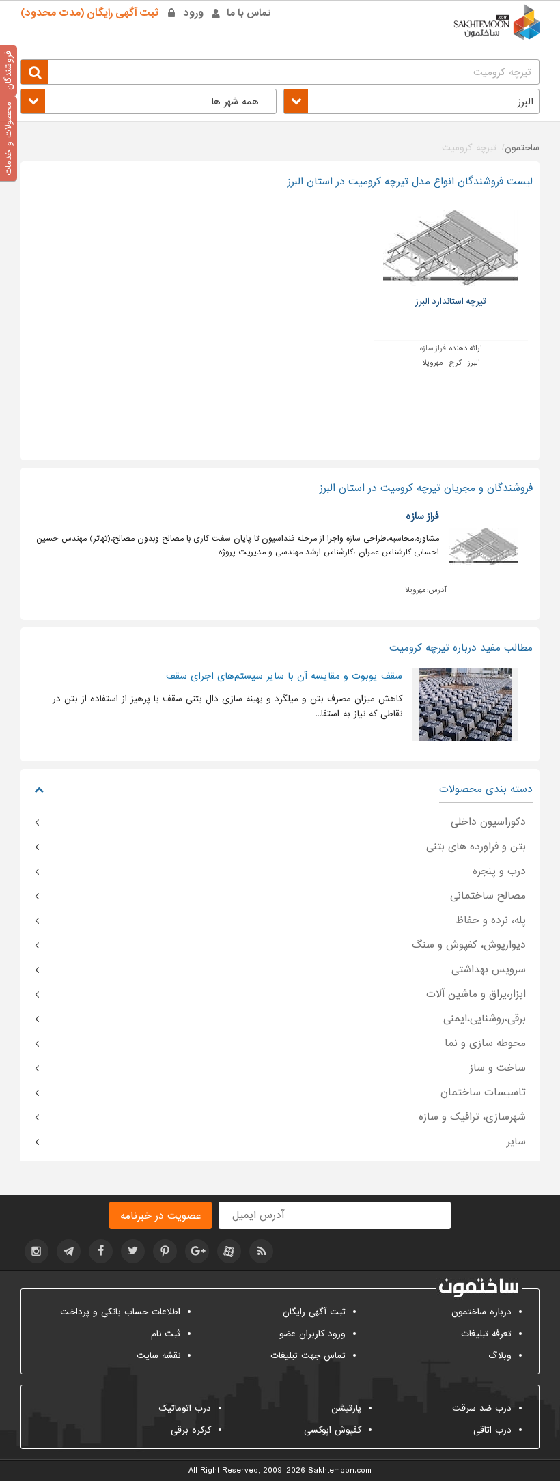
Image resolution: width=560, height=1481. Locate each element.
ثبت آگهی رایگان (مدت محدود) (89, 13)
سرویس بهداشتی (488, 969)
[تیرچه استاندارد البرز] (451, 248)
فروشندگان (8, 70)
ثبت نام (165, 1333)
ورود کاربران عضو (312, 1333)
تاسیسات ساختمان (483, 1092)
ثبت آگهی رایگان (314, 1312)
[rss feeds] (261, 1251)
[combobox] (411, 101)
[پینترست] (165, 1251)
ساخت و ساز (498, 1068)
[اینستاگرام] (36, 1251)
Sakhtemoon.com (340, 1471)
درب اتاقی (492, 1430)
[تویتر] (133, 1251)
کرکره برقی (191, 1430)
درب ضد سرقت (482, 1408)
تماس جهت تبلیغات (308, 1355)
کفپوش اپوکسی (332, 1430)
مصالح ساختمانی (488, 896)
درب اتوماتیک (184, 1408)
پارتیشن (346, 1408)
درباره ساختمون (481, 1312)
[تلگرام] (69, 1251)
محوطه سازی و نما (485, 1043)
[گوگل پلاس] (197, 1251)
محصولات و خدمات (8, 138)
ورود (194, 13)
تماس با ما (249, 12)
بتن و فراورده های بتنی (476, 846)
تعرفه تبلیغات (486, 1333)
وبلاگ (500, 1355)
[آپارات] (229, 1251)
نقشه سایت (158, 1355)
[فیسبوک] (101, 1251)
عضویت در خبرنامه (160, 1216)
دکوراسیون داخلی (488, 822)
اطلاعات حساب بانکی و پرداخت (120, 1312)
